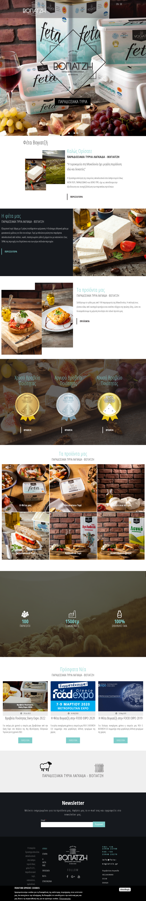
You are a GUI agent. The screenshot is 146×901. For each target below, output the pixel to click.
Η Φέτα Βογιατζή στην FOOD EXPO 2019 (121, 718)
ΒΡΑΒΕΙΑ (27, 430)
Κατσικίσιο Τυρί (73, 505)
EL (114, 4)
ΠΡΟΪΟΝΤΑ (85, 321)
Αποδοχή (124, 889)
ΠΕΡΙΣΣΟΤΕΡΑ (76, 196)
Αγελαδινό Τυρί (73, 553)
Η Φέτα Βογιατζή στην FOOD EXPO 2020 (73, 718)
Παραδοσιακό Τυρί (25, 553)
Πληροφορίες (65, 899)
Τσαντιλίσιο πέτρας (121, 505)
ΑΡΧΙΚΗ (44, 848)
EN (117, 4)
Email (43, 820)
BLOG (44, 875)
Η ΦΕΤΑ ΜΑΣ (44, 862)
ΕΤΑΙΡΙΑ (44, 853)
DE (121, 4)
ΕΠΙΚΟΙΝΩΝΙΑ (47, 881)
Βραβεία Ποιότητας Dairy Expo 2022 (25, 718)
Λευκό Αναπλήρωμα (120, 553)
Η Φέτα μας (25, 505)
